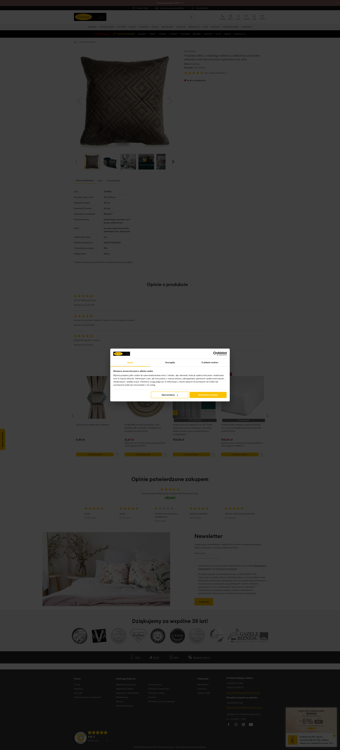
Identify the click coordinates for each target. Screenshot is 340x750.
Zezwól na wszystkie (208, 395)
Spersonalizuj (168, 395)
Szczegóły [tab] (170, 362)
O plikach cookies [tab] (209, 362)
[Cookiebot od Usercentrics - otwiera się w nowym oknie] (215, 354)
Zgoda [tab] (130, 362)
